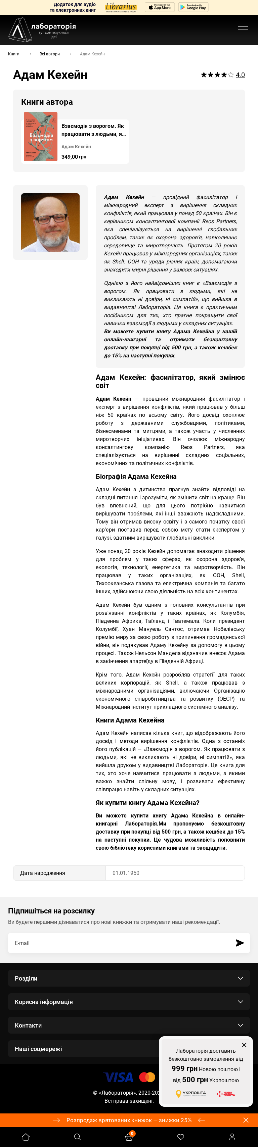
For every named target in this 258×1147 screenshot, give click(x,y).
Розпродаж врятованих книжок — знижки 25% (129, 1120)
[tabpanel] (75, 138)
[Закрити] (244, 1045)
